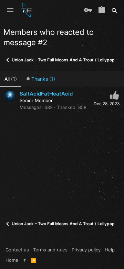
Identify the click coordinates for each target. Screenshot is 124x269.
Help (110, 249)
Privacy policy (86, 249)
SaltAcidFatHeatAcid (46, 93)
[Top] (24, 260)
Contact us (17, 249)
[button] (10, 10)
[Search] (114, 10)
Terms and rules (50, 249)
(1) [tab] (10, 79)
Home (12, 260)
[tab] (40, 79)
